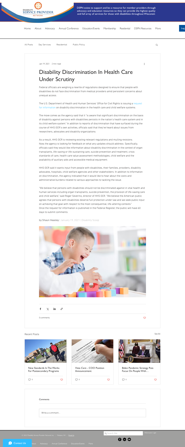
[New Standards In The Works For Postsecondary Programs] (45, 351)
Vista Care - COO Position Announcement (89, 369)
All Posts (29, 44)
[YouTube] (129, 439)
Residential (62, 44)
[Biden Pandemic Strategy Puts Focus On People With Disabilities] (139, 351)
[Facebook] (119, 439)
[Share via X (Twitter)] (47, 309)
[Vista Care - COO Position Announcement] (92, 351)
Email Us (71, 435)
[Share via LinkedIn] (54, 309)
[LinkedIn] (124, 439)
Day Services (45, 44)
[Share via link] (61, 309)
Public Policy (79, 44)
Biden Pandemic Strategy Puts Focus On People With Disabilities (137, 369)
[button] (156, 45)
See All (157, 334)
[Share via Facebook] (40, 309)
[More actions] (144, 64)
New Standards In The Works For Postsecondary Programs (43, 369)
